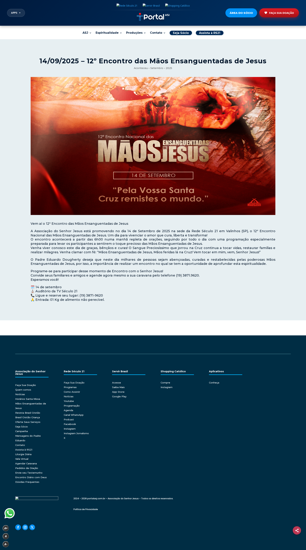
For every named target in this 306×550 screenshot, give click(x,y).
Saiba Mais (118, 387)
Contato (156, 33)
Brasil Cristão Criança (27, 417)
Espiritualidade (107, 33)
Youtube (69, 401)
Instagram (70, 428)
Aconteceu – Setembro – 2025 (153, 68)
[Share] (297, 530)
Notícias (20, 394)
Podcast (69, 419)
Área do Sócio (241, 13)
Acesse (116, 382)
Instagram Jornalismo (76, 433)
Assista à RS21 (23, 449)
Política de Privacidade (85, 509)
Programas (70, 387)
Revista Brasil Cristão (27, 412)
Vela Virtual (21, 458)
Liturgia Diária (23, 454)
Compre (165, 382)
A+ (5, 528)
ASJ (85, 33)
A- (5, 544)
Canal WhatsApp (74, 414)
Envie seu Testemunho (28, 472)
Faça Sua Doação (281, 13)
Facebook (70, 424)
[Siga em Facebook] (18, 527)
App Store (118, 391)
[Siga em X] (32, 527)
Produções (134, 33)
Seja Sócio (21, 426)
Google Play (119, 396)
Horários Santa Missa (27, 398)
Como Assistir (72, 391)
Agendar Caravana (26, 463)
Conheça (214, 382)
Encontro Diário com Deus (31, 477)
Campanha (21, 431)
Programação (72, 405)
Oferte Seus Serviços (27, 422)
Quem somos (23, 389)
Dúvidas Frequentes (27, 481)
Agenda (68, 410)
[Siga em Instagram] (25, 527)
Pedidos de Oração (26, 468)
